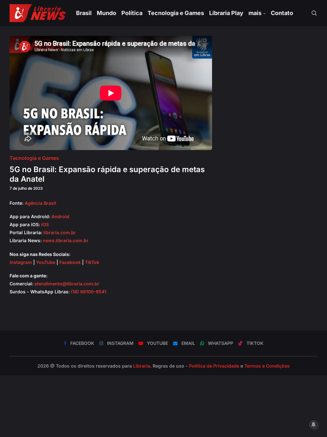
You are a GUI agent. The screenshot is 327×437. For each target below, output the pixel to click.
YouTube (45, 262)
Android (60, 216)
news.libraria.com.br (65, 240)
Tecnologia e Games (176, 13)
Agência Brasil (40, 203)
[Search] (314, 13)
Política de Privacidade (214, 366)
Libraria (141, 366)
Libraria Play (226, 13)
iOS (45, 224)
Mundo (106, 13)
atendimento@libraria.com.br (66, 283)
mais (255, 13)
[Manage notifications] (313, 424)
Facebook (70, 262)
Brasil (84, 13)
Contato (282, 13)
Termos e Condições (267, 366)
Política (131, 13)
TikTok (92, 262)
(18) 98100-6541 (88, 291)
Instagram (21, 262)
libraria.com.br (59, 232)
